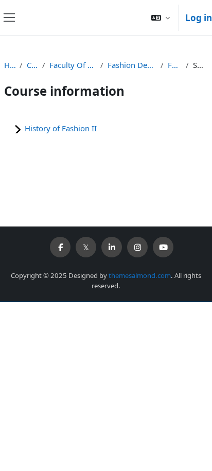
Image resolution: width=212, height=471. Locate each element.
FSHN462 (175, 65)
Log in (198, 18)
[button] (160, 18)
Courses (32, 65)
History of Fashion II (61, 128)
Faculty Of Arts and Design (72, 65)
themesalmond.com (140, 275)
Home (9, 65)
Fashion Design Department (132, 65)
